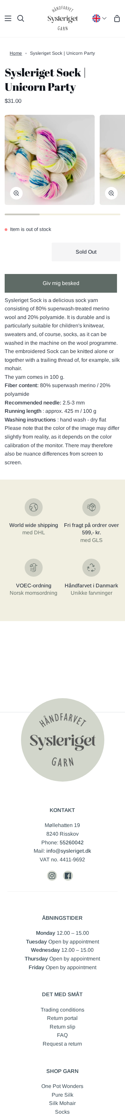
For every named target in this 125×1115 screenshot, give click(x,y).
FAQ (62, 1035)
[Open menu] (6, 18)
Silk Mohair (62, 1103)
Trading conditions (62, 1010)
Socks (62, 1112)
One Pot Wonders (62, 1086)
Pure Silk (62, 1095)
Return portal (62, 1018)
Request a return (62, 1044)
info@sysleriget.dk (68, 851)
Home (16, 53)
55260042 (72, 842)
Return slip (62, 1027)
